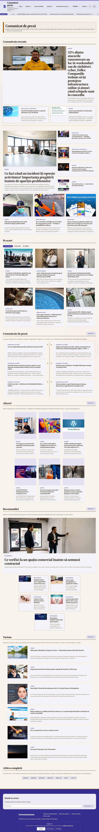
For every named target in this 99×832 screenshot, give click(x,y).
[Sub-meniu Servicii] (31, 6)
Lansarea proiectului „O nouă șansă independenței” (33, 14)
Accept (41, 828)
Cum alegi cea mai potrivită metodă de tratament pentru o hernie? (63, 14)
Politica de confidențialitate (50, 813)
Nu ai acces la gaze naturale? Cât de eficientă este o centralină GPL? (49, 492)
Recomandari (8, 555)
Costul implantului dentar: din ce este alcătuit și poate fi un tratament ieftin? (72, 602)
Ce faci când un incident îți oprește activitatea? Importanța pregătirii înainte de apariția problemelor (29, 177)
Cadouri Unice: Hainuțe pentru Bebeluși (39, 601)
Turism (32, 648)
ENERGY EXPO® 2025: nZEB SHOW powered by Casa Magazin (40, 582)
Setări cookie (46, 816)
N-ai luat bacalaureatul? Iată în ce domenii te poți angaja (16, 312)
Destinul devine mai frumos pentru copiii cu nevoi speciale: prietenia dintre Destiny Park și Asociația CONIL (24, 367)
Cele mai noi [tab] (8, 246)
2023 (50, 778)
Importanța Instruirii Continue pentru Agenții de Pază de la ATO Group (53, 669)
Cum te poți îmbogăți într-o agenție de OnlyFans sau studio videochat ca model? (72, 584)
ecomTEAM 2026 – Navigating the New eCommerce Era (22, 492)
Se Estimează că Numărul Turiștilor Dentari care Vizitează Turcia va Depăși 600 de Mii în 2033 (80, 275)
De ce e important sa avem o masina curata (44, 730)
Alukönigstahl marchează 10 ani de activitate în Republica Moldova (82, 152)
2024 (41, 778)
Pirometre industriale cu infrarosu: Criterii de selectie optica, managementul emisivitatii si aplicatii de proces (82, 170)
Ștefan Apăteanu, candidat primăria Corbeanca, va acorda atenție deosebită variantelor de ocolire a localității (59, 712)
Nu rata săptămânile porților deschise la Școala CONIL (25, 347)
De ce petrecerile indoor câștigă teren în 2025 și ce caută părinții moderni (48, 445)
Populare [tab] (17, 246)
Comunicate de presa (14, 344)
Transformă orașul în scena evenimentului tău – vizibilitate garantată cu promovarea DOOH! (81, 136)
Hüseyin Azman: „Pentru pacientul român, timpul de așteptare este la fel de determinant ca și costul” (73, 492)
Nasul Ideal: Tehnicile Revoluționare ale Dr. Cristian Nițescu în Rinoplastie (54, 688)
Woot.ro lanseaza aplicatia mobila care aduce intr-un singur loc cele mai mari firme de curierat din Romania (80, 223)
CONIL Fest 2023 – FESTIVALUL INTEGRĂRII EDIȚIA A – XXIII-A (26, 385)
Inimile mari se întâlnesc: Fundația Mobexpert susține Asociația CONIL (73, 366)
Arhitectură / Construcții (28, 108)
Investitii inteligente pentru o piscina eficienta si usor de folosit (33, 111)
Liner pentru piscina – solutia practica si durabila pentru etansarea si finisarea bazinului (49, 316)
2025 (33, 778)
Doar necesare (50, 828)
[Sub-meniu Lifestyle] (53, 6)
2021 (66, 778)
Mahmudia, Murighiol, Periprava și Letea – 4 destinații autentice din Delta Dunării (57, 650)
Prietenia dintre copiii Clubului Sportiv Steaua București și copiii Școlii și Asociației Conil (71, 385)
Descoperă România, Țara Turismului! (42, 749)
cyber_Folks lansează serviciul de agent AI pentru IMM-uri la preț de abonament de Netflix (49, 275)
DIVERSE (6, 169)
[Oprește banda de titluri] (98, 14)
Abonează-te (87, 806)
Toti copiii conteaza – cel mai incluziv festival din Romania (82, 184)
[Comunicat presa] (4, 6)
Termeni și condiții (75, 813)
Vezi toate (90, 333)
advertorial (75, 132)
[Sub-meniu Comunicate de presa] (69, 6)
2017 (73, 778)
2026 (25, 778)
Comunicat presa (12, 4)
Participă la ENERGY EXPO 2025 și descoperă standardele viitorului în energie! (56, 622)
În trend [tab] (25, 246)
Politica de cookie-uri (64, 813)
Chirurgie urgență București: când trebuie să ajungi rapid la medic (15, 222)
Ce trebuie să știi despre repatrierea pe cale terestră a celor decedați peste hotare (18, 275)
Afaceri (70, 48)
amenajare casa (40, 219)
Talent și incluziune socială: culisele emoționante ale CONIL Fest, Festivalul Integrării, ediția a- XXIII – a (73, 348)
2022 (58, 778)
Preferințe (58, 828)
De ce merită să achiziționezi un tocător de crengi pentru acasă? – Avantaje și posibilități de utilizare (49, 223)
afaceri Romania (41, 271)
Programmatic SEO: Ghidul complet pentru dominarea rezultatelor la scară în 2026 (80, 314)
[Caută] (90, 6)
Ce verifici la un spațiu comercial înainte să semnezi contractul (42, 561)
